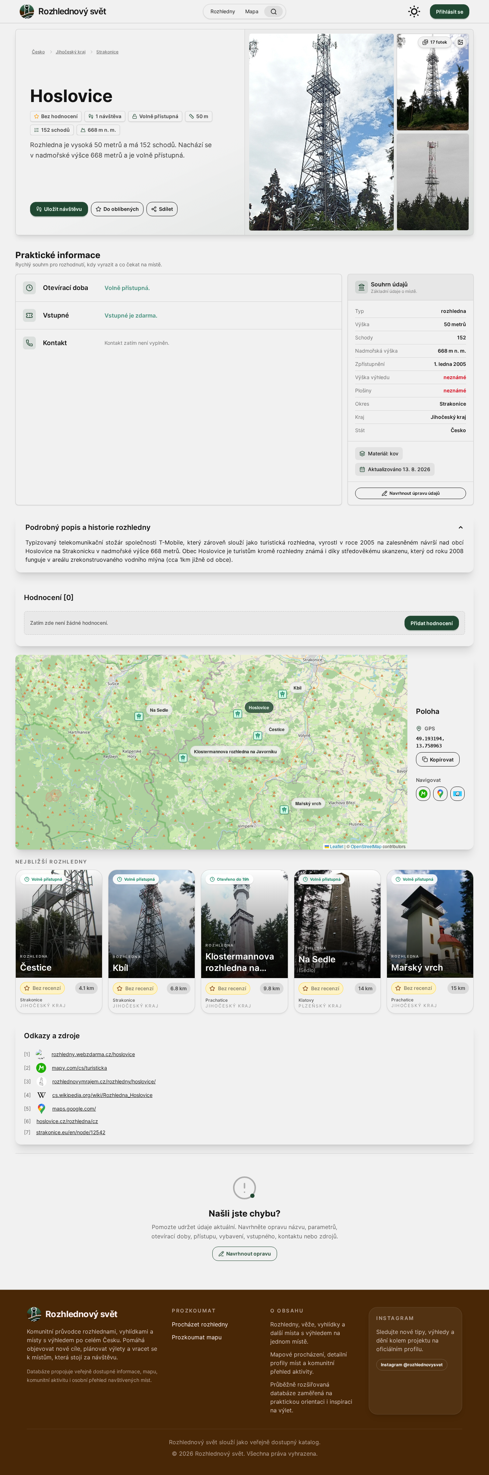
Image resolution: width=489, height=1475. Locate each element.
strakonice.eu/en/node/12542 (70, 1132)
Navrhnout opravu (248, 1254)
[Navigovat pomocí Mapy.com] (423, 794)
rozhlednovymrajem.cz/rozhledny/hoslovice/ (104, 1081)
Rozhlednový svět (72, 11)
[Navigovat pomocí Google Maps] (440, 794)
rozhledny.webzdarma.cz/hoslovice (93, 1054)
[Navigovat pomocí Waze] (457, 794)
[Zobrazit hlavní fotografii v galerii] (321, 132)
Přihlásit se (449, 12)
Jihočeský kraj (71, 51)
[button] (237, 714)
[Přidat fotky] (460, 42)
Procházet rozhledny (200, 1324)
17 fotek (438, 42)
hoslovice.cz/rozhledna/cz (67, 1121)
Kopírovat (442, 759)
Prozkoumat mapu (197, 1337)
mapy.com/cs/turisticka (79, 1068)
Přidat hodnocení (432, 623)
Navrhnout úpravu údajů (414, 493)
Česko (38, 51)
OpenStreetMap (366, 846)
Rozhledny (222, 11)
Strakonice (107, 51)
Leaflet (336, 846)
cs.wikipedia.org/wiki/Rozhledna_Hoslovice (102, 1095)
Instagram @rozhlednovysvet (412, 1364)
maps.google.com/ (74, 1109)
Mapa (251, 11)
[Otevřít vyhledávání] (273, 11)
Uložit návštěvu (63, 209)
